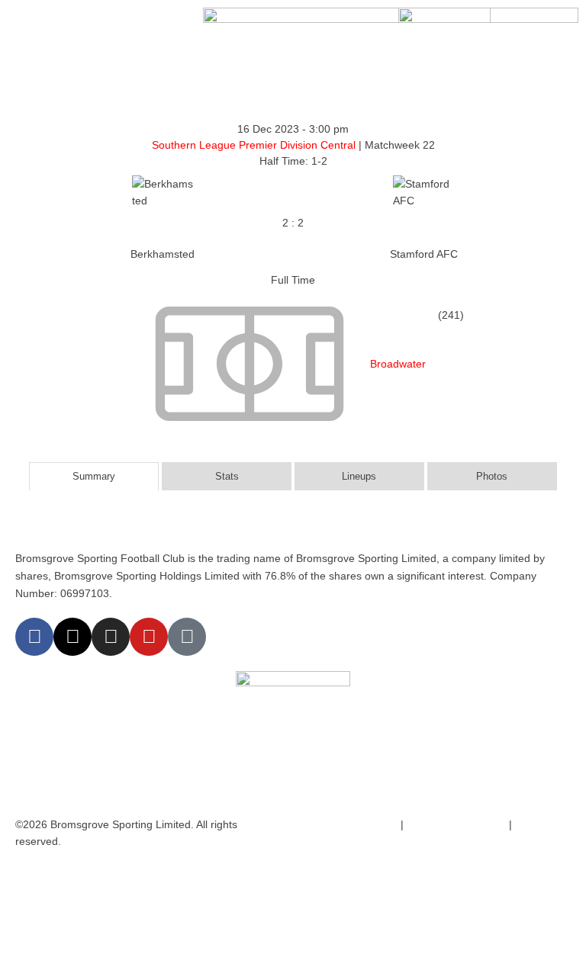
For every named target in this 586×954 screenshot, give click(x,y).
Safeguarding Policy (455, 824)
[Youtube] (149, 637)
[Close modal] (17, 875)
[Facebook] (34, 637)
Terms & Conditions (347, 824)
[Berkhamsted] (162, 223)
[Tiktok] (187, 637)
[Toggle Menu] (27, 23)
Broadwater (398, 364)
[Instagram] (111, 637)
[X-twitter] (72, 637)
